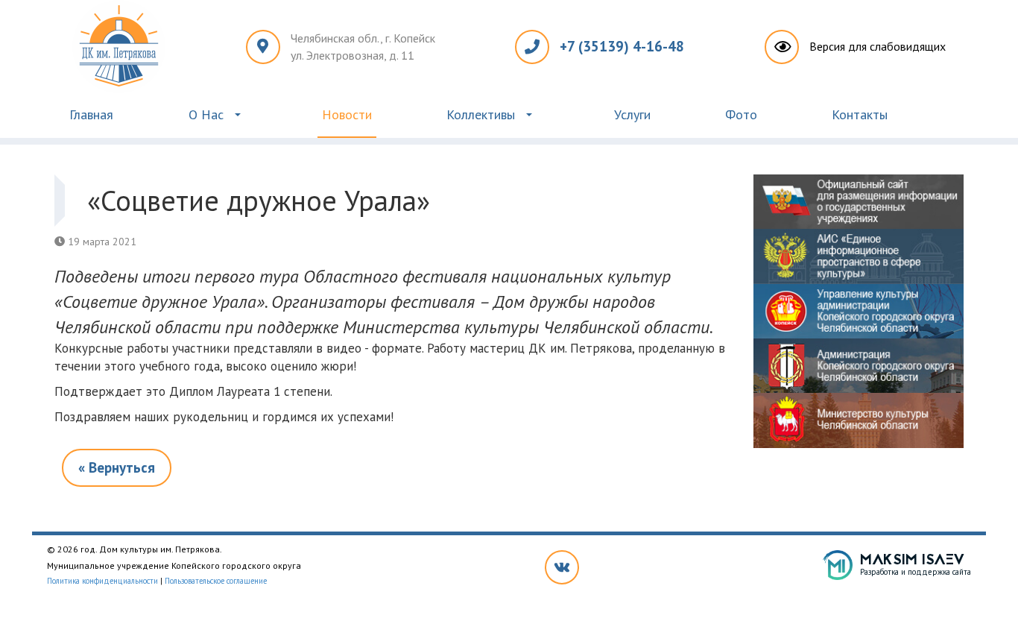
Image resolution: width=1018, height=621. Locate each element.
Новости (347, 114)
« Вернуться (116, 467)
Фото (741, 114)
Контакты (860, 114)
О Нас (206, 114)
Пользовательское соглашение (216, 581)
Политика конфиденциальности (102, 581)
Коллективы (480, 114)
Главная (91, 114)
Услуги (632, 114)
